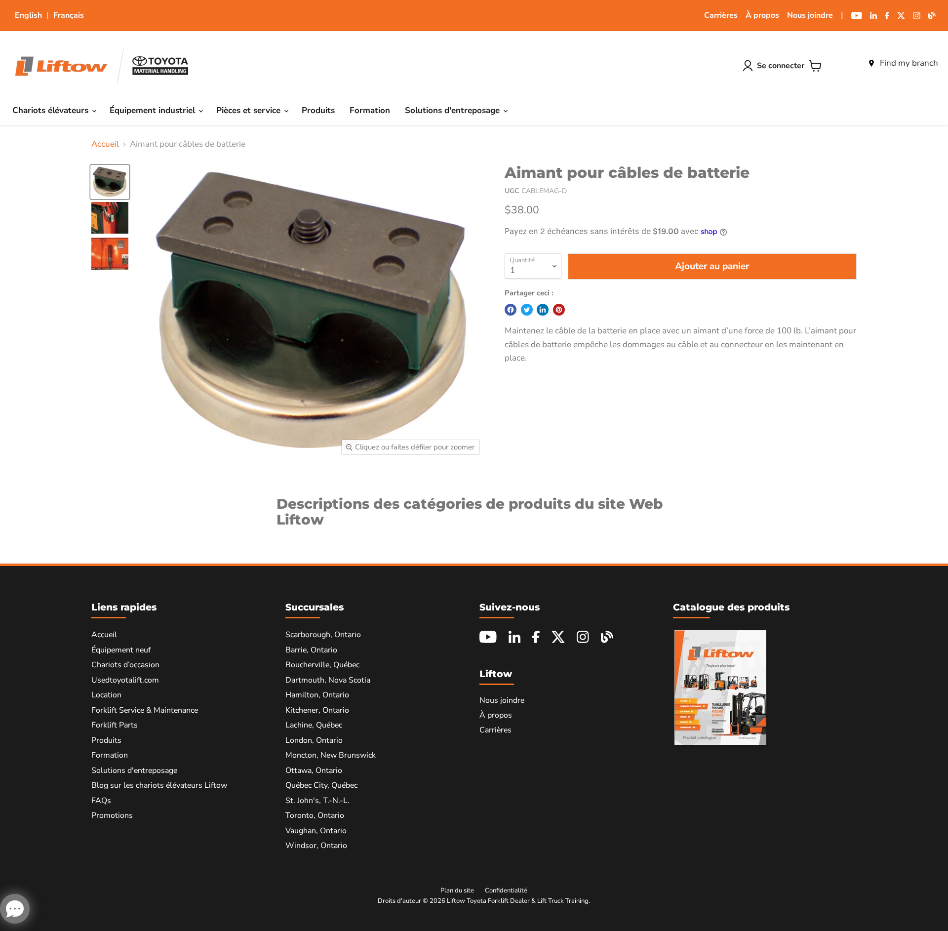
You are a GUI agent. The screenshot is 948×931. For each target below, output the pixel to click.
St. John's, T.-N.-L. (317, 800)
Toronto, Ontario (314, 815)
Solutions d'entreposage (453, 110)
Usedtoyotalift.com (125, 680)
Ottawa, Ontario (313, 770)
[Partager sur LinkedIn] (543, 310)
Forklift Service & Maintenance (144, 710)
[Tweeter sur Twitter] (527, 310)
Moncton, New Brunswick (330, 755)
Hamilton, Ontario (317, 694)
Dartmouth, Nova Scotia (327, 680)
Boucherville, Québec (322, 664)
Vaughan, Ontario (316, 830)
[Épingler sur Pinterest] (559, 310)
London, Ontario (314, 740)
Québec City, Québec (321, 785)
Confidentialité (506, 890)
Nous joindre (810, 15)
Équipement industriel (154, 110)
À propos (762, 15)
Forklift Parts (114, 725)
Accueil (105, 144)
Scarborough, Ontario (323, 634)
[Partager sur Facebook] (510, 310)
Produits (318, 110)
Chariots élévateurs (51, 110)
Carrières (721, 15)
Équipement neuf (121, 650)
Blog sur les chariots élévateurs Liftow (159, 785)
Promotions (112, 815)
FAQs (101, 800)
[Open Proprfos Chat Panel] (15, 909)
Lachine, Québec (313, 725)
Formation (370, 110)
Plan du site (457, 890)
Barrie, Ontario (311, 650)
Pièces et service (249, 110)
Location (106, 694)
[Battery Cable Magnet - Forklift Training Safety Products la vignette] (109, 182)
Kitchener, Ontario (317, 710)
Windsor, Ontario (316, 845)
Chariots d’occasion (125, 664)
